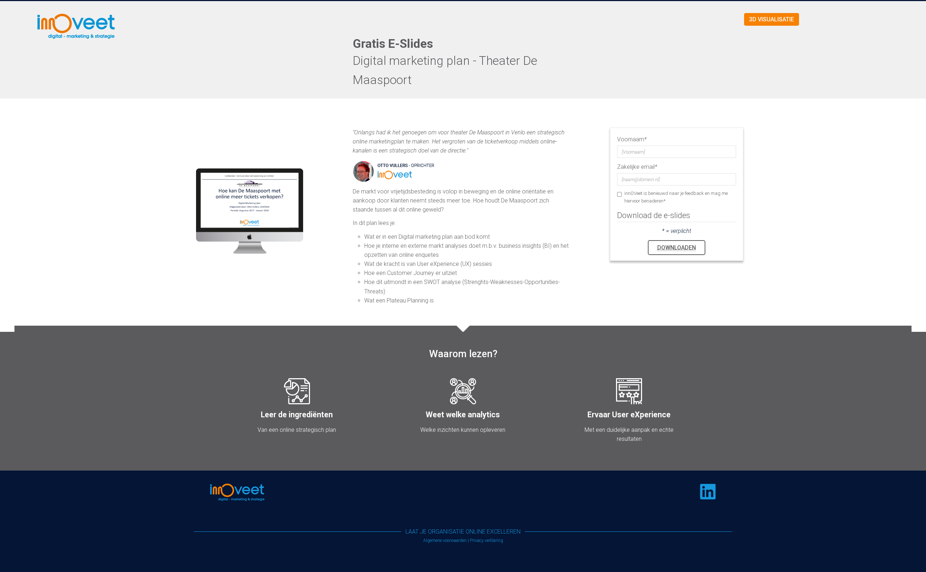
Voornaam (632, 139)
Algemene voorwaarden (445, 540)
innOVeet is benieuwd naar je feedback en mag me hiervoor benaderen (676, 197)
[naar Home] (154, 26)
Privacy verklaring (486, 540)
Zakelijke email (637, 166)
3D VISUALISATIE (771, 19)
